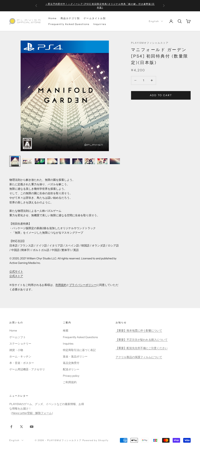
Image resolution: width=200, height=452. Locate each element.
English (154, 21)
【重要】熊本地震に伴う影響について (139, 330)
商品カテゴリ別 (70, 18)
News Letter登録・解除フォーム (32, 413)
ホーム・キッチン (20, 356)
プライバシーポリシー (82, 285)
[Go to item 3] (39, 161)
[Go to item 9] (114, 161)
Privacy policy (71, 376)
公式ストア (16, 276)
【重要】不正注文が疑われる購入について (142, 339)
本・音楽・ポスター (21, 363)
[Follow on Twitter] (21, 427)
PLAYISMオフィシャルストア (150, 42)
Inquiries (99, 24)
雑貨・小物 (16, 350)
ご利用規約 (70, 382)
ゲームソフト (17, 337)
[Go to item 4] (52, 161)
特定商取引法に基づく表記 (79, 350)
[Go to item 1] (14, 161)
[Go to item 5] (64, 161)
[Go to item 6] (77, 161)
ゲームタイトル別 (94, 18)
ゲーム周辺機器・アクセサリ (27, 369)
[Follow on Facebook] (11, 427)
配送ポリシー (71, 369)
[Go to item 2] (27, 161)
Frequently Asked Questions (68, 24)
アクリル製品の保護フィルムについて (139, 357)
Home (52, 18)
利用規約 (60, 285)
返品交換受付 (71, 363)
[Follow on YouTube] (32, 427)
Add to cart (161, 95)
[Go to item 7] (89, 161)
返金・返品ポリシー (75, 356)
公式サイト (16, 271)
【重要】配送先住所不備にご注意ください (142, 348)
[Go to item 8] (102, 161)
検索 (65, 330)
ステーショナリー (20, 343)
